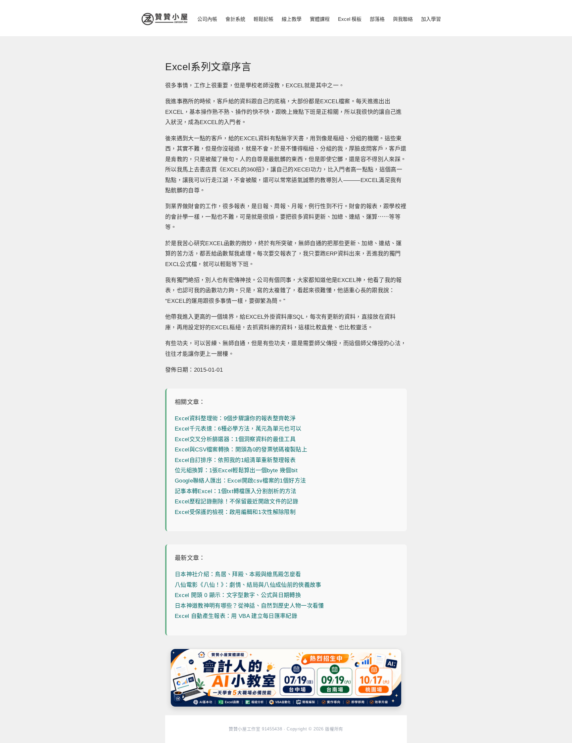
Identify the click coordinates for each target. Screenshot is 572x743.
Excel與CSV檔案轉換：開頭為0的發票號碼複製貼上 (241, 449)
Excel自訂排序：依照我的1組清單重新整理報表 (235, 460)
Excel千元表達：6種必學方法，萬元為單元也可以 (238, 429)
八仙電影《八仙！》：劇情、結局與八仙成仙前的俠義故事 (248, 585)
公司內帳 (207, 19)
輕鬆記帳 (263, 19)
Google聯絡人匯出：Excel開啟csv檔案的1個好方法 (240, 481)
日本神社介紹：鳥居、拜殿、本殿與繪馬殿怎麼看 (238, 574)
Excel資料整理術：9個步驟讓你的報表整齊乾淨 (235, 418)
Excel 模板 (349, 19)
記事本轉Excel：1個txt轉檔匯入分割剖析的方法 (236, 491)
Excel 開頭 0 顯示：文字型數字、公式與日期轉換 (238, 595)
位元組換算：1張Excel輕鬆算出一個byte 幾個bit (236, 470)
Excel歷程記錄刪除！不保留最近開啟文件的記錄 (236, 501)
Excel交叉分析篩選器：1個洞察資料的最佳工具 (235, 439)
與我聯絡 (403, 19)
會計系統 (235, 19)
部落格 (377, 19)
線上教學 (292, 19)
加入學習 (431, 19)
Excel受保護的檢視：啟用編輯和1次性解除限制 (235, 512)
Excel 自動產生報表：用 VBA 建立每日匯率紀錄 (236, 616)
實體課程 (320, 19)
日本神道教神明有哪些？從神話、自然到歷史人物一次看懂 (249, 606)
